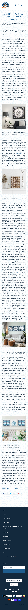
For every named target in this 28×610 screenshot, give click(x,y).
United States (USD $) (13, 580)
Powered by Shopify (20, 604)
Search (5, 514)
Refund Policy (6, 544)
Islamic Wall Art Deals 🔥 (9, 556)
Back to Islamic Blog (15, 501)
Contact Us (6, 522)
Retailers (5, 532)
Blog (4, 552)
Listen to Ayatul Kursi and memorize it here (12, 488)
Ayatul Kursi (8, 139)
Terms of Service (7, 540)
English (13, 584)
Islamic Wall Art (7, 518)
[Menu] (25, 5)
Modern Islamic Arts (11, 604)
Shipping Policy (7, 548)
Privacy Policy (6, 536)
